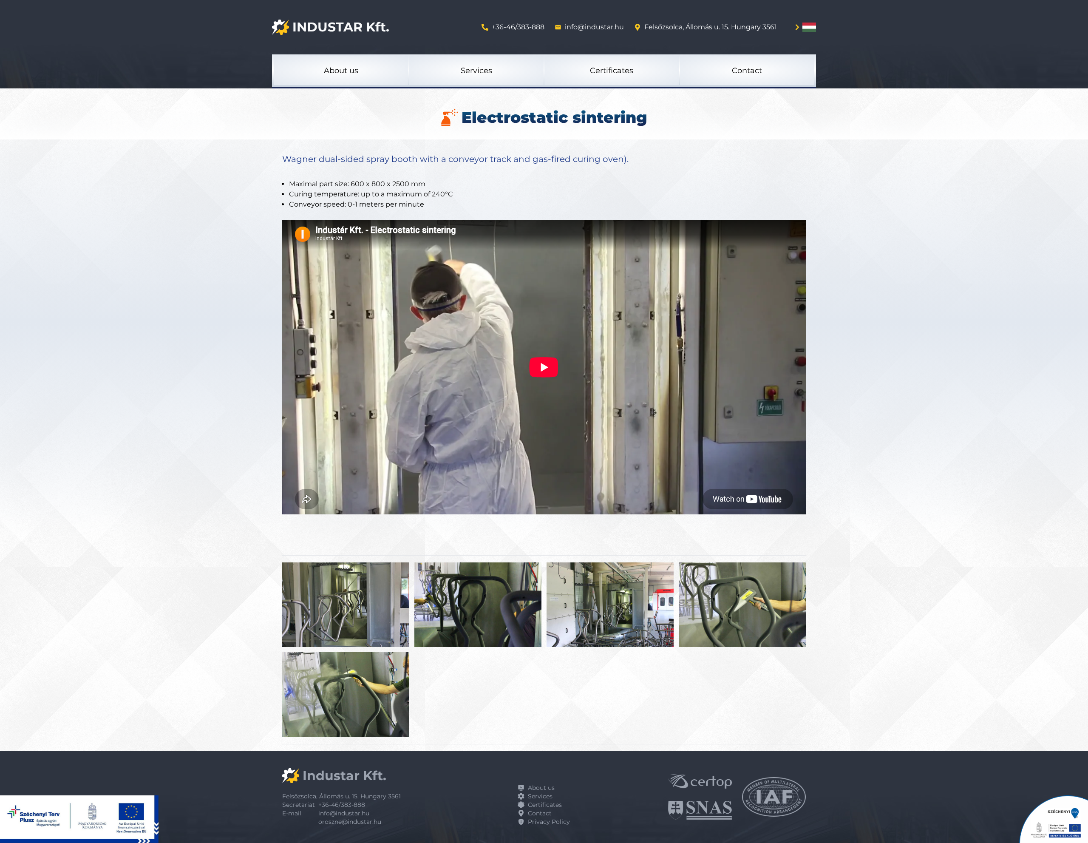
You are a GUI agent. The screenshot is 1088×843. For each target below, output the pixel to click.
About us (541, 788)
